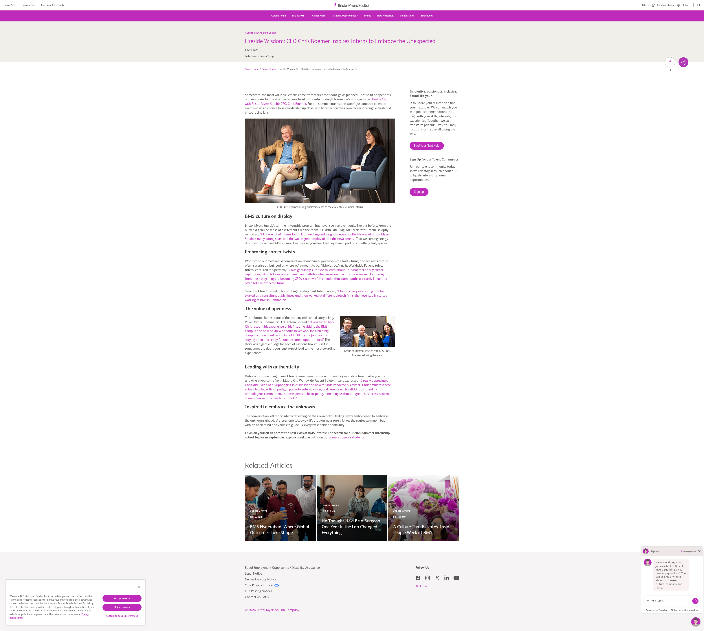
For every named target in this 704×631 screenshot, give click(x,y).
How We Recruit (385, 16)
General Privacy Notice (260, 579)
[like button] (670, 62)
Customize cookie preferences (122, 616)
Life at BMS (298, 16)
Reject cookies (122, 607)
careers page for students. (347, 437)
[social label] (683, 62)
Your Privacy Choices (259, 585)
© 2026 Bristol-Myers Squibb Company (272, 610)
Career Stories (407, 16)
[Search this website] (698, 5)
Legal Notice (253, 573)
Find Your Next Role (426, 145)
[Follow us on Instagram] (427, 578)
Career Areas (318, 16)
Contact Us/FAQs (257, 597)
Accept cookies (122, 598)
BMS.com (421, 586)
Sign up (419, 191)
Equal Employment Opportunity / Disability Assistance (282, 567)
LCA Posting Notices (258, 591)
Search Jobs (427, 16)
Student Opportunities (344, 16)
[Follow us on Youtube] (456, 578)
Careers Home (278, 16)
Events (367, 16)
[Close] (139, 587)
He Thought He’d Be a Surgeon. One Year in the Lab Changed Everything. (351, 527)
